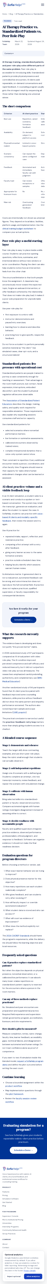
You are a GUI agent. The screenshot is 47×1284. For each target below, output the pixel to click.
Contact (5, 1247)
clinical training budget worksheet (17, 228)
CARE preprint (19, 712)
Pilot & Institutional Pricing (12, 1220)
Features (5, 1192)
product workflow (13, 1086)
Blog (11, 14)
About (4, 1244)
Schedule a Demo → (23, 620)
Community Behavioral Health (14, 1230)
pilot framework (16, 1094)
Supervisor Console (10, 1216)
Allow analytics (33, 1276)
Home (4, 14)
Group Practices (9, 1234)
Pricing (5, 1195)
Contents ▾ (9, 53)
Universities (7, 1223)
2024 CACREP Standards (17, 935)
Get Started (7, 1202)
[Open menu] (43, 4)
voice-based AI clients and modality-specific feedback (22, 517)
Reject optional (14, 1276)
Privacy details (30, 1270)
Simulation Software (10, 1199)
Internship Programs (10, 1227)
